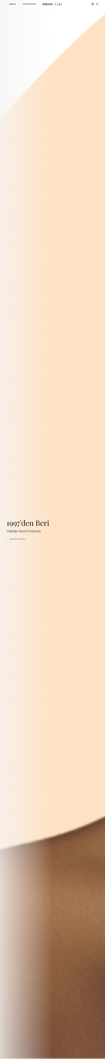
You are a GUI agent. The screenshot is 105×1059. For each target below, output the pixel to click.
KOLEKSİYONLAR (29, 4)
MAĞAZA (12, 4)
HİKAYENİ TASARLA (16, 539)
